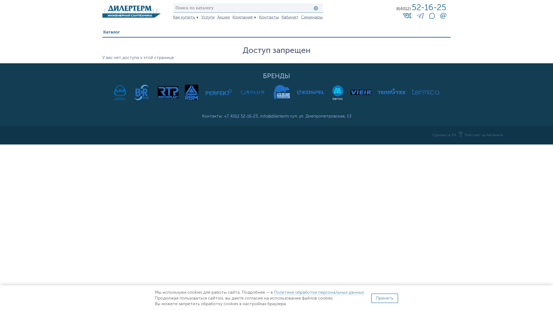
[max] (432, 17)
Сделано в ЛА (444, 135)
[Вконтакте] (407, 15)
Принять (384, 298)
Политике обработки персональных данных (319, 292)
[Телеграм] (420, 16)
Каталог (111, 32)
